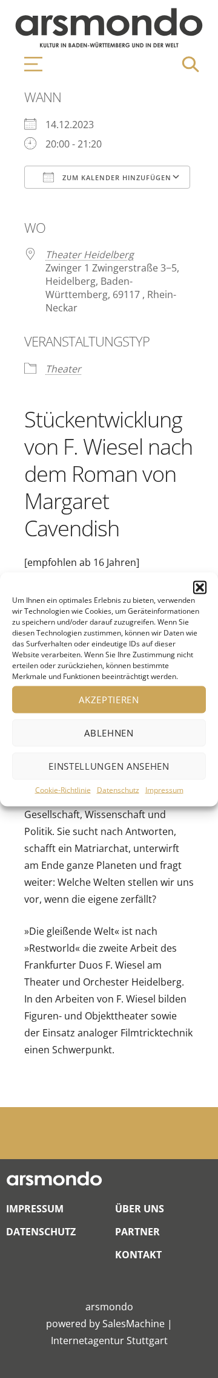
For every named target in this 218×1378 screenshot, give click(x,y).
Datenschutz (118, 789)
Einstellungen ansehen (109, 766)
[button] (200, 587)
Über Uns (139, 1208)
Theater (63, 368)
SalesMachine (133, 1323)
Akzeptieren (109, 700)
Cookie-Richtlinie (63, 789)
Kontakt (138, 1254)
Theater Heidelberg (89, 254)
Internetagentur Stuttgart (109, 1340)
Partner (137, 1231)
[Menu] (27, 64)
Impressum (164, 789)
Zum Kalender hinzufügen (115, 177)
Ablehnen (109, 733)
